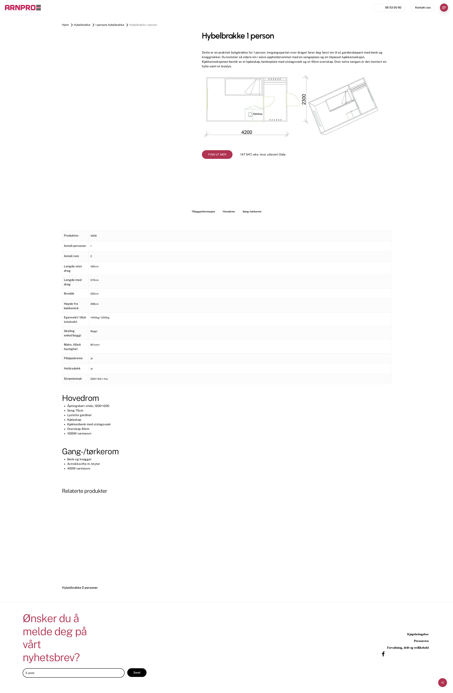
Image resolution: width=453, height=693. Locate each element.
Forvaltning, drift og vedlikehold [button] (408, 647)
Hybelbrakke (82, 25)
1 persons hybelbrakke (109, 25)
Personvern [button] (421, 641)
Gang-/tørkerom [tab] (252, 211)
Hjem (65, 25)
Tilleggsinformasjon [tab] (203, 211)
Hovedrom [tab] (229, 211)
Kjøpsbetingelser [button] (418, 634)
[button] (444, 8)
